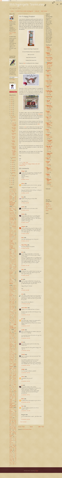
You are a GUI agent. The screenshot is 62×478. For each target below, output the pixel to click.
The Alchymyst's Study (49, 168)
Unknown (22, 183)
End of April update (49, 113)
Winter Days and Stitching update (50, 59)
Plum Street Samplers (12, 375)
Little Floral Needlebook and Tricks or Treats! (14, 153)
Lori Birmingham (12, 334)
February (13, 172)
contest (14, 238)
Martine (15, 338)
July (12, 162)
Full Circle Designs (12, 278)
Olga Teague (11, 361)
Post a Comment (23, 422)
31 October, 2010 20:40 (25, 241)
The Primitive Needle (12, 431)
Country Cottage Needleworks (12, 247)
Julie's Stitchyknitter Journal (49, 179)
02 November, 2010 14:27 (25, 372)
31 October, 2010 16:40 (25, 210)
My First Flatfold (13, 141)
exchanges (11, 272)
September (14, 157)
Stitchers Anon (13, 424)
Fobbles (47, 210)
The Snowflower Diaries (12, 435)
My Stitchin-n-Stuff (49, 86)
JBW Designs (11, 303)
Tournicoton (11, 442)
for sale (12, 277)
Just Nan (11, 308)
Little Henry (48, 72)
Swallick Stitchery (12, 426)
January (13, 175)
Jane (22, 252)
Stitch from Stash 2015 (12, 422)
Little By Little (13, 323)
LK (14, 332)
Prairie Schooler (12, 378)
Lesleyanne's (40, 114)
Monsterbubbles (11, 352)
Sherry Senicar (11, 409)
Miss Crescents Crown (12, 348)
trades (10, 444)
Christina (22, 214)
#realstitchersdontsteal (12, 189)
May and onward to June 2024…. (50, 143)
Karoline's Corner (48, 135)
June (13, 164)
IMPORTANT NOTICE (49, 119)
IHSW (15, 295)
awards (12, 194)
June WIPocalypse (49, 164)
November (14, 120)
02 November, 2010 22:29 (25, 410)
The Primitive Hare (49, 117)
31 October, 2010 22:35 (25, 265)
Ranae (22, 406)
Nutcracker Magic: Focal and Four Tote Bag (49, 66)
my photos (11, 357)
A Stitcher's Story (49, 71)
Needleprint (11, 359)
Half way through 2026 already (50, 107)
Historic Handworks (12, 291)
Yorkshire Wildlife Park (12, 464)
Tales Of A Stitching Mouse (49, 106)
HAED (11, 284)
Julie (22, 342)
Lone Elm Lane (12, 333)
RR (14, 391)
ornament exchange (12, 363)
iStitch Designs (49, 81)
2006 (12, 184)
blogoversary (11, 207)
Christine (22, 207)
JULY (47, 97)
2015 (12, 105)
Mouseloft (10, 353)
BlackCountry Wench (49, 75)
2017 (12, 101)
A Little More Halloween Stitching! (14, 147)
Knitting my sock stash (49, 77)
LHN (15, 321)
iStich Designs (11, 298)
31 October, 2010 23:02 (25, 275)
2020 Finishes (44, 11)
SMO (14, 414)
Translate (13, 79)
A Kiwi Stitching (49, 57)
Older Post (41, 427)
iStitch (48, 129)
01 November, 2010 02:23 (25, 303)
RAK (14, 388)
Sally (11, 20)
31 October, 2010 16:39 (25, 203)
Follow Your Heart (14, 131)
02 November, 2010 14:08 (25, 365)
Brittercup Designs (12, 214)
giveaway (11, 281)
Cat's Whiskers (13, 223)
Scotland (10, 400)
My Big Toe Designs (12, 354)
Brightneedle (11, 213)
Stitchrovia (12, 425)
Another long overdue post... (49, 49)
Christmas (11, 234)
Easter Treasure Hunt (49, 170)
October (13, 123)
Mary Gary (11, 341)
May (13, 166)
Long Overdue (49, 87)
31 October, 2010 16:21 (25, 179)
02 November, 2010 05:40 (25, 338)
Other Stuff (37, 164)
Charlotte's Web (14, 225)
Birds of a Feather (12, 199)
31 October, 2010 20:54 (25, 248)
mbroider (23, 330)
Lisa (25, 126)
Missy (22, 197)
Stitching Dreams (48, 47)
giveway (10, 282)
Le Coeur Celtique (48, 112)
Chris (39, 124)
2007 (12, 182)
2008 (12, 180)
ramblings (10, 389)
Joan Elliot (11, 304)
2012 (12, 111)
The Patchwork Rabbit (48, 206)
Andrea (22, 398)
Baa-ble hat (11, 195)
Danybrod (12, 257)
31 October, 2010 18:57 (25, 233)
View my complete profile (12, 33)
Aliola (14, 191)
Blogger (37, 470)
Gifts (10, 279)
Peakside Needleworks (48, 204)
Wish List (37, 11)
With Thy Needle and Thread (12, 459)
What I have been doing (49, 93)
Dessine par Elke (13, 262)
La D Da (14, 318)
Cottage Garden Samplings (11, 242)
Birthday (10, 201)
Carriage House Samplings (26, 164)
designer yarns (14, 260)
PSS (10, 383)
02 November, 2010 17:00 (25, 395)
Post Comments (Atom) (27, 429)
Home (12, 11)
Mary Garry (13, 339)
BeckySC (23, 171)
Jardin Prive (11, 301)
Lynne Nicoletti (11, 336)
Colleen (22, 269)
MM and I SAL (12, 349)
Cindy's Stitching (24, 245)
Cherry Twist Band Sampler (49, 82)
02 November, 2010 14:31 (25, 381)
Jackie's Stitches (24, 307)
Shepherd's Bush (22, 165)
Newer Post (21, 427)
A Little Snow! (13, 144)
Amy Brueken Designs (12, 192)
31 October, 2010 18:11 (25, 222)
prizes (14, 381)
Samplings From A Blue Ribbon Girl (49, 63)
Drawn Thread (12, 267)
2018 (11, 99)
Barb (24, 63)
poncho (13, 376)
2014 (12, 107)
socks (10, 415)
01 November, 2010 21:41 (25, 326)
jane (22, 318)
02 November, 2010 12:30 (25, 350)
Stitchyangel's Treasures (26, 5)
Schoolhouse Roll (14, 134)
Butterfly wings (49, 96)
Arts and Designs (49, 209)
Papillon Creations (12, 368)
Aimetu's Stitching (48, 53)
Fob (15, 275)
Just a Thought (12, 306)
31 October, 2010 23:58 (25, 290)
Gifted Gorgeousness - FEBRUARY (49, 182)
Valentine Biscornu (48, 131)
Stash (10, 418)
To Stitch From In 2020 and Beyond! (24, 11)
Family (10, 273)
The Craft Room (48, 158)
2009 (12, 178)
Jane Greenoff (13, 300)
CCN (11, 224)
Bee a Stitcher (49, 102)
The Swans (49, 155)
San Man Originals (12, 398)
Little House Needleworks (12, 327)
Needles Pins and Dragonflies (49, 91)
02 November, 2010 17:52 (25, 402)
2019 (11, 97)
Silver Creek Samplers (12, 411)
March (13, 170)
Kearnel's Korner (48, 162)
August (13, 160)
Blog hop (14, 206)
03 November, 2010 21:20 (25, 419)
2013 (12, 109)
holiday (10, 293)
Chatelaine (33, 164)
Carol (22, 294)
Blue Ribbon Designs (12, 209)
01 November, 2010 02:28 (25, 315)
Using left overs (49, 54)
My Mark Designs (12, 356)
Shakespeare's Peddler (12, 403)
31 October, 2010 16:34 (25, 193)
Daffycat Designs (12, 255)
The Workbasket (12, 440)
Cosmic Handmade (12, 239)
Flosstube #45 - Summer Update (49, 137)
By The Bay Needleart (12, 215)
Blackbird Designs (12, 204)
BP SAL (11, 211)
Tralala (13, 445)
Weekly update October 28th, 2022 (49, 149)
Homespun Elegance (11, 295)
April (13, 168)
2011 (11, 113)
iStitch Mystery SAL (12, 299)
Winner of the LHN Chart (13, 137)
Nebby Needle (11, 358)
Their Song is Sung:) (14, 128)
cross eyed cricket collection (12, 252)
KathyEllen (23, 369)
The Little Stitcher (12, 427)
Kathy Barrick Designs (12, 309)
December (14, 117)
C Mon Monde (13, 216)
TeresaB (23, 354)
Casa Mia (10, 220)
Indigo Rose (13, 296)
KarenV (22, 237)
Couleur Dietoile (12, 244)
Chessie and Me (12, 232)
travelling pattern (12, 446)
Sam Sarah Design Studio (12, 396)
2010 (12, 115)
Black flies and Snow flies (49, 147)
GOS (14, 282)
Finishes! (48, 175)
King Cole (15, 311)
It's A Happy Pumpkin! (14, 125)
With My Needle (12, 456)
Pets (14, 372)
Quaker (15, 384)
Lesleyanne (23, 226)
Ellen (22, 279)
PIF (10, 373)
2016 (12, 103)
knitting (12, 313)
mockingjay (10, 351)
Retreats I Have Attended (49, 126)
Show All (51, 186)
